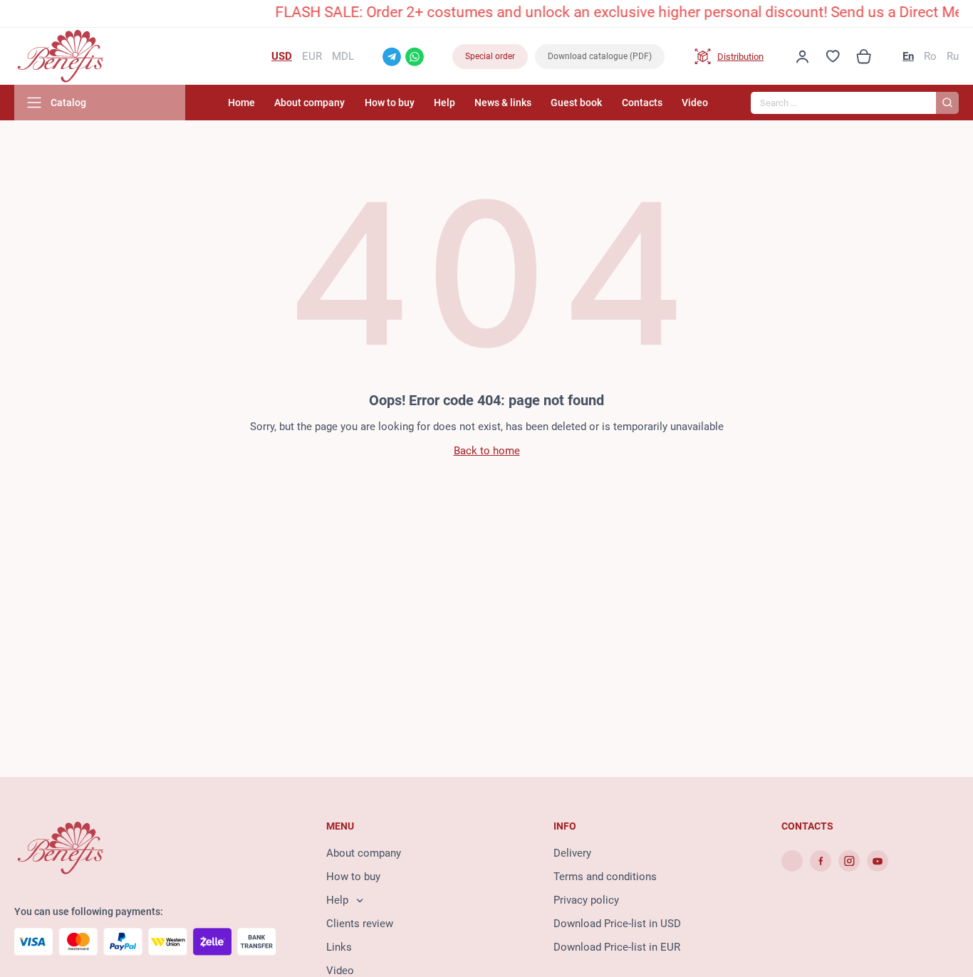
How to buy (390, 102)
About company (309, 102)
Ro (930, 56)
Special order (490, 56)
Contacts (642, 102)
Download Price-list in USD (617, 923)
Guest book (576, 102)
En (908, 56)
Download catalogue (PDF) (600, 56)
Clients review (359, 923)
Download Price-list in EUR (616, 947)
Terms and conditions (605, 876)
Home (241, 102)
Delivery (572, 853)
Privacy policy (586, 900)
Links (339, 947)
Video (695, 102)
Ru (953, 56)
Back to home (487, 450)
